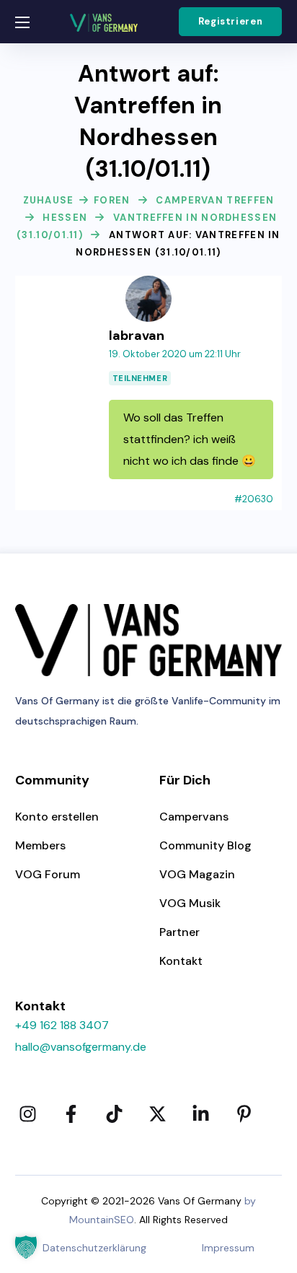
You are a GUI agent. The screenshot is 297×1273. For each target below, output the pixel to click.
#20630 (253, 499)
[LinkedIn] (201, 1113)
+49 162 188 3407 (62, 1025)
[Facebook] (71, 1113)
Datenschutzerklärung (94, 1247)
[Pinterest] (244, 1113)
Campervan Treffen (215, 200)
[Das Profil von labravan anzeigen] (148, 284)
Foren (112, 200)
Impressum (228, 1247)
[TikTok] (115, 1113)
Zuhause (48, 200)
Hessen (65, 217)
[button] (231, 21)
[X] (158, 1113)
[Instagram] (28, 1113)
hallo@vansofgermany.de (80, 1046)
